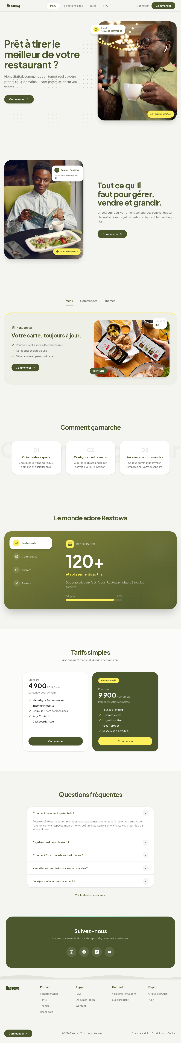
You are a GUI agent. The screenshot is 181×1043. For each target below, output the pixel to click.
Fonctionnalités (73, 5)
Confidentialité (140, 1033)
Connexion (142, 5)
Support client (120, 999)
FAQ (105, 5)
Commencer (163, 5)
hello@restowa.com (124, 993)
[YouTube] (110, 952)
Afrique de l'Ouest (158, 993)
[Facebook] (84, 952)
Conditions (158, 1033)
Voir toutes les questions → (90, 895)
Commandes (88, 301)
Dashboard (46, 1011)
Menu (53, 5)
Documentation (85, 999)
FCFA (151, 999)
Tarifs (93, 5)
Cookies (172, 1033)
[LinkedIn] (97, 952)
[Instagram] (71, 952)
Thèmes (109, 301)
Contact (81, 1005)
